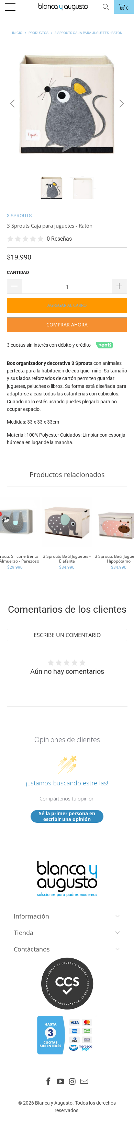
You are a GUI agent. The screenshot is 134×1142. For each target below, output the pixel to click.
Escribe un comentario (67, 635)
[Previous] (13, 104)
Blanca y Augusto (53, 1103)
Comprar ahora (67, 324)
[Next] (120, 104)
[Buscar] (105, 7)
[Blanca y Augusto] (66, 7)
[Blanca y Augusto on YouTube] (61, 1082)
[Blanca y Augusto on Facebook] (49, 1082)
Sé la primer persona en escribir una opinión (67, 816)
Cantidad (18, 272)
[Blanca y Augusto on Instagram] (73, 1082)
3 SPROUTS (19, 215)
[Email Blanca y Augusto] (84, 1082)
